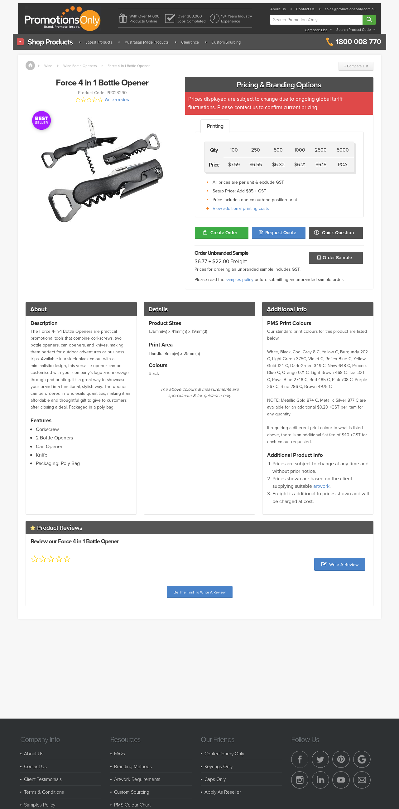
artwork (321, 485)
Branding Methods (133, 766)
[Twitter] (320, 759)
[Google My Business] (362, 759)
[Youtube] (341, 780)
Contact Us (305, 9)
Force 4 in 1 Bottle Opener (129, 65)
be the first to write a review (200, 592)
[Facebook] (300, 759)
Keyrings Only (218, 766)
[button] (339, 564)
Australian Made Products (147, 42)
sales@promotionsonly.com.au (350, 9)
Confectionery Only (224, 753)
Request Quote (280, 232)
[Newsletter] (362, 780)
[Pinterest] (341, 759)
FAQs (119, 753)
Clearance (190, 42)
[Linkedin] (320, 780)
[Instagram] (300, 780)
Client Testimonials (43, 779)
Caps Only (215, 779)
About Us (278, 9)
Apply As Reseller (222, 791)
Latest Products (98, 42)
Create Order (223, 232)
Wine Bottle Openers (80, 65)
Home (30, 65)
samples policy (239, 279)
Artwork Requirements (137, 779)
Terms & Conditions (44, 791)
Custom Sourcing (226, 42)
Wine (48, 65)
